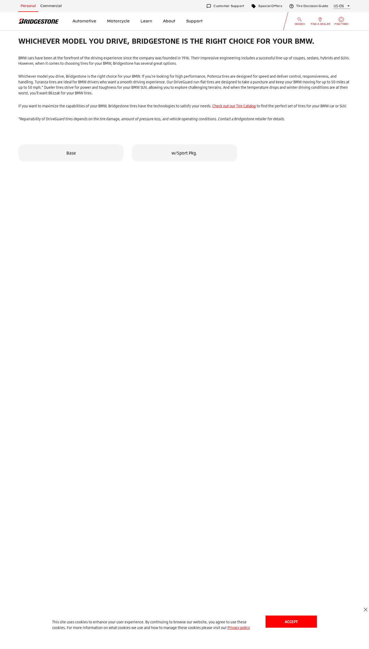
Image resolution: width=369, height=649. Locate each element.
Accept (291, 621)
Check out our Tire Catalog (234, 106)
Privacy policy (238, 627)
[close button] (365, 609)
